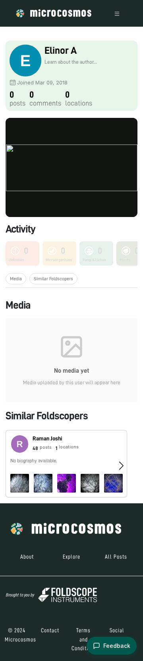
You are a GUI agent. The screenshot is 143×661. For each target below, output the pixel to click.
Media (16, 278)
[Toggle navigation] (117, 13)
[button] (66, 463)
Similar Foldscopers (53, 278)
